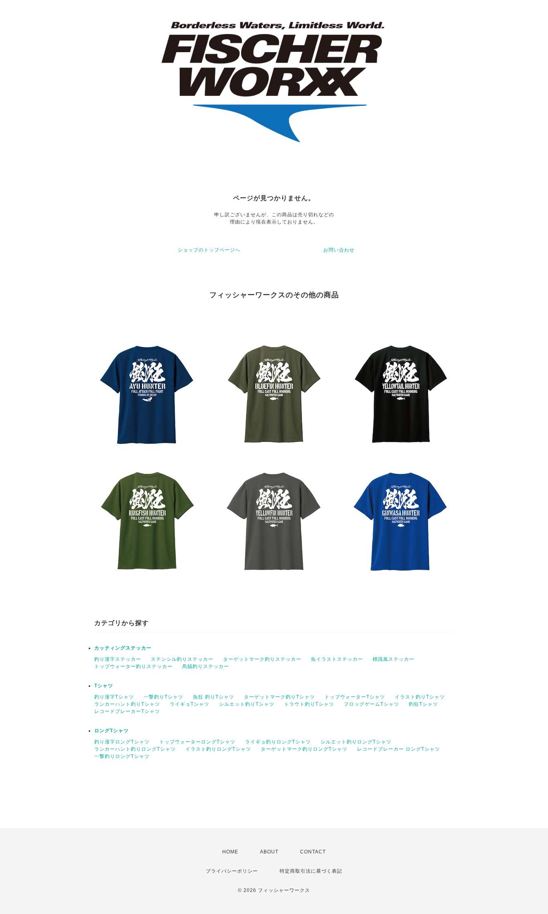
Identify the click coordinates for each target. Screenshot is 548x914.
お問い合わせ (339, 250)
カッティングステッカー (123, 648)
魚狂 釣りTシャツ (213, 697)
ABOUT (269, 852)
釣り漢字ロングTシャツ (122, 742)
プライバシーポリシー (232, 871)
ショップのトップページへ (209, 250)
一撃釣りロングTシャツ (122, 756)
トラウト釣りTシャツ (309, 704)
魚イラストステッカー (337, 659)
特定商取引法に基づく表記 (311, 871)
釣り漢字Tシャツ (114, 697)
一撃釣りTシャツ (163, 697)
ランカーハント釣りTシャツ (127, 704)
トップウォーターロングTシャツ (197, 742)
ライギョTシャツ (189, 704)
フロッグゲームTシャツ (371, 704)
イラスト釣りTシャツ (420, 697)
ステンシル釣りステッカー (182, 659)
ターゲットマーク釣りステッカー (262, 659)
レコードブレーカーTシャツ (127, 711)
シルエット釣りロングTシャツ (356, 742)
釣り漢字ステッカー (117, 659)
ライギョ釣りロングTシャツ (278, 742)
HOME (230, 852)
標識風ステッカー (393, 659)
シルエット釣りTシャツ (246, 704)
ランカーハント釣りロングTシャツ (135, 749)
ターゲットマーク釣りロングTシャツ (304, 749)
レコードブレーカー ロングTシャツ (398, 749)
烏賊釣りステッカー (205, 666)
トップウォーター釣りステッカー (133, 666)
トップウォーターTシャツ (355, 697)
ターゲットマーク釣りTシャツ (279, 697)
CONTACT (313, 852)
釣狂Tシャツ (423, 704)
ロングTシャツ (111, 730)
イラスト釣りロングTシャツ (218, 749)
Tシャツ (103, 686)
